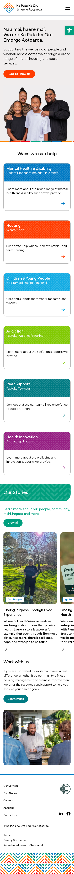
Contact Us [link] (10, 815)
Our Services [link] (10, 786)
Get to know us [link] (19, 74)
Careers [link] (8, 800)
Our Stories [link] (10, 793)
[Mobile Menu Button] (67, 8)
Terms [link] (7, 835)
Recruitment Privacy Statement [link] (23, 845)
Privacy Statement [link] (15, 840)
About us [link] (8, 808)
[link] (69, 30)
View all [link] (13, 522)
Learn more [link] (16, 698)
